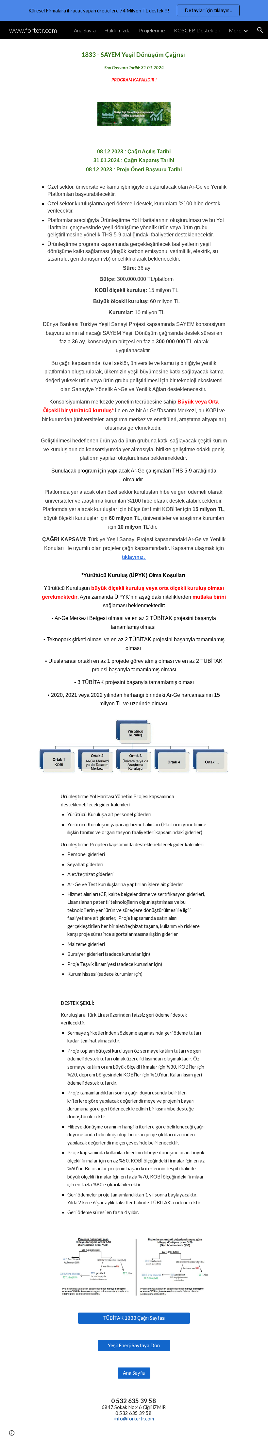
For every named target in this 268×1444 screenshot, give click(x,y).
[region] (134, 10)
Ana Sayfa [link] (85, 30)
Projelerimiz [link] (152, 30)
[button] (260, 30)
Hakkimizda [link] (117, 30)
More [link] (235, 30)
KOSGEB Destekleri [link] (197, 30)
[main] (134, 66)
